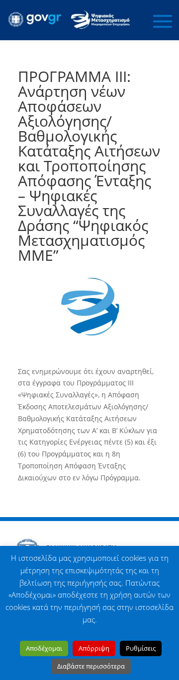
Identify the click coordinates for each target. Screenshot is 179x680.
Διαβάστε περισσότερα (91, 666)
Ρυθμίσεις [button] (141, 648)
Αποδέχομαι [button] (44, 648)
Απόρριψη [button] (94, 648)
